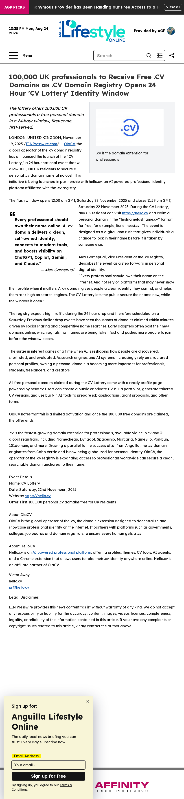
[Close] (87, 701)
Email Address (26, 756)
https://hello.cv (135, 213)
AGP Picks (14, 7)
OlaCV (69, 144)
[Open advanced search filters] (159, 55)
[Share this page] (172, 55)
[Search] (148, 55)
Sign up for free (48, 776)
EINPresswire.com (41, 144)
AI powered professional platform (62, 552)
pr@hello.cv (19, 587)
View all (173, 7)
